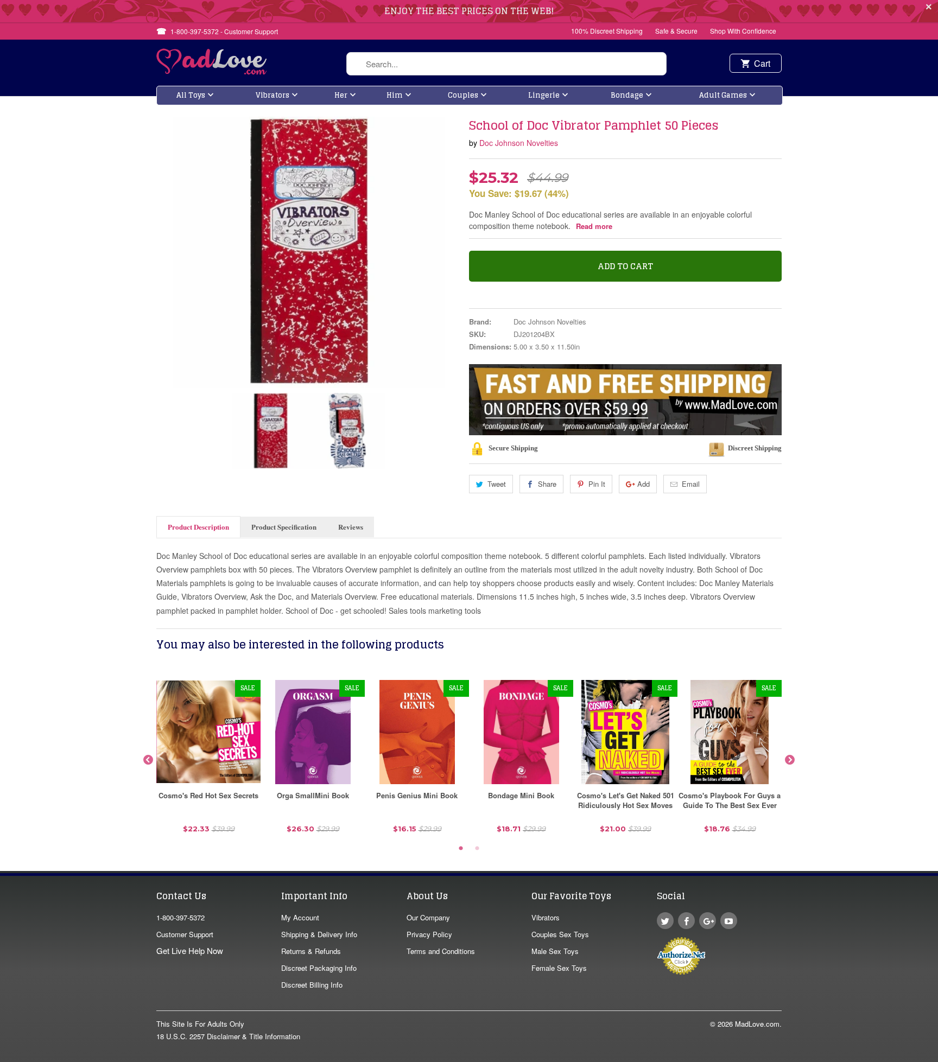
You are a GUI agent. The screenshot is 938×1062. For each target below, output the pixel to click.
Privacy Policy (429, 934)
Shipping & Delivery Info (319, 934)
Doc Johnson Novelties (518, 142)
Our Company (428, 917)
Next (789, 760)
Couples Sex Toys (560, 934)
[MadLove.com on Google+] (707, 920)
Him (394, 95)
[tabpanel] (208, 760)
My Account (300, 917)
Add (643, 484)
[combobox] (506, 63)
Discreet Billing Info (312, 985)
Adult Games (723, 95)
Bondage (627, 95)
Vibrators (272, 95)
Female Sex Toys (559, 968)
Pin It (596, 484)
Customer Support (184, 934)
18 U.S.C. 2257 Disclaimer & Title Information (228, 1036)
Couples (463, 95)
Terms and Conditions (441, 951)
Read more (594, 226)
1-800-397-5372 (180, 917)
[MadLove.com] (212, 71)
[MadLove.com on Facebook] (686, 920)
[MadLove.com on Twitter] (665, 920)
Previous (148, 760)
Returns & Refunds (311, 951)
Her (340, 95)
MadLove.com (757, 1024)
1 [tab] (460, 848)
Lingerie (544, 95)
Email (691, 484)
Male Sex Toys (555, 951)
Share (547, 484)
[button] (937, 1056)
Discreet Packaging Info (319, 968)
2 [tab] (477, 848)
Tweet (496, 484)
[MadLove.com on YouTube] (728, 920)
